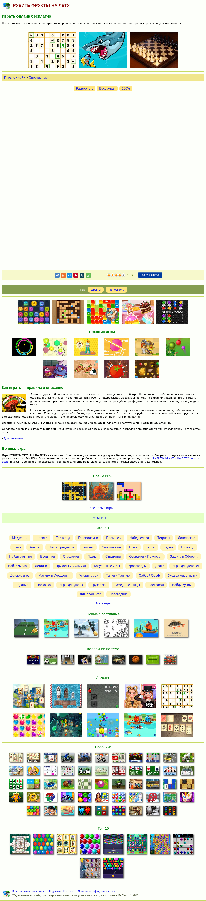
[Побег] (135, 812)
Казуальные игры (107, 566)
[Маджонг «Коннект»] (33, 759)
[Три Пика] (187, 772)
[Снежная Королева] (135, 798)
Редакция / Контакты (61, 891)
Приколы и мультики (71, 566)
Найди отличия (20, 556)
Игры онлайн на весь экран (28, 891)
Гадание (22, 585)
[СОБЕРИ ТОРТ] (56, 369)
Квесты (34, 547)
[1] (109, 275)
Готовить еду (88, 575)
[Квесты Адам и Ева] (33, 798)
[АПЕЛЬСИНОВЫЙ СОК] (87, 347)
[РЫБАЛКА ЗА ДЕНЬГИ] (146, 629)
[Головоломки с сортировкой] (169, 812)
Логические (186, 538)
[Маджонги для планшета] (50, 759)
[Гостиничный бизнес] (16, 772)
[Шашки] (187, 785)
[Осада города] (118, 785)
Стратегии (113, 556)
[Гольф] (101, 661)
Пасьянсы (113, 538)
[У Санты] (118, 798)
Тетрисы (163, 538)
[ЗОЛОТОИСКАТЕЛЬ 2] (148, 369)
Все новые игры (101, 508)
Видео (168, 547)
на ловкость (116, 289)
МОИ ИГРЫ (101, 518)
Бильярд (187, 547)
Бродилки (47, 556)
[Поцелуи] (50, 812)
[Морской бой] (67, 812)
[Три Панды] (84, 772)
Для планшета (13, 438)
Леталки (41, 566)
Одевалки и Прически (145, 556)
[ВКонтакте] (57, 276)
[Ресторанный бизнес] (33, 772)
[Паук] (118, 772)
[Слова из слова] (101, 812)
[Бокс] (84, 661)
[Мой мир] (69, 276)
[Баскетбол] (135, 661)
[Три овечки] (101, 772)
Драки (159, 566)
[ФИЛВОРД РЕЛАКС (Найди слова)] (74, 492)
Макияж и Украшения (54, 575)
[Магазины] (135, 785)
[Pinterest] (75, 276)
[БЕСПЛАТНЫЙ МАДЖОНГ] (20, 845)
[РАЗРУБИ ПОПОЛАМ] (87, 369)
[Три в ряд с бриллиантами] (118, 812)
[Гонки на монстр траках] (84, 759)
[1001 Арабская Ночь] (101, 798)
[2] (110, 275)
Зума (17, 547)
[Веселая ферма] (187, 759)
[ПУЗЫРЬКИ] (90, 845)
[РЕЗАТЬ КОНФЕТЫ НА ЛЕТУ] (118, 347)
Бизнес (88, 547)
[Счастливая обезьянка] (16, 798)
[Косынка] (135, 772)
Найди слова (139, 538)
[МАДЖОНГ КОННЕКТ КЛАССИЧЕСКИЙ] (67, 845)
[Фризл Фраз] (101, 785)
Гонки (133, 547)
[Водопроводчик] (152, 798)
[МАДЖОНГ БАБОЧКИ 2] (90, 869)
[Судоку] (50, 772)
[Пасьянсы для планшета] (16, 785)
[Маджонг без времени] (118, 759)
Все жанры (103, 603)
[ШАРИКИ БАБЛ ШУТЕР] (43, 845)
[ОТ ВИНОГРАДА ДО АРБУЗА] (179, 347)
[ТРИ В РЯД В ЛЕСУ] (137, 845)
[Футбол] (50, 661)
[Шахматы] (84, 785)
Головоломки (88, 538)
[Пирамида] (169, 772)
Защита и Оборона (184, 556)
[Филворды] (169, 798)
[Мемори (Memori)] (169, 785)
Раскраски (156, 585)
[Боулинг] (67, 661)
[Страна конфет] (84, 798)
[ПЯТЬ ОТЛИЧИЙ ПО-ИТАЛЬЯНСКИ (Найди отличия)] (101, 492)
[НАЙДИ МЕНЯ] (116, 629)
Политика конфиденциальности (97, 891)
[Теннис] (152, 661)
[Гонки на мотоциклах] (67, 759)
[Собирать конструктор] (67, 798)
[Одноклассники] (63, 276)
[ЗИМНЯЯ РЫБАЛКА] (86, 629)
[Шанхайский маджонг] (16, 759)
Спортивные (38, 77)
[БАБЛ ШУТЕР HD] (113, 845)
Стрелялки (71, 556)
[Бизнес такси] (152, 785)
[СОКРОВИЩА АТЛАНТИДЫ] (160, 845)
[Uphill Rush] (50, 785)
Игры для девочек (185, 566)
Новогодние (118, 594)
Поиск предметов (61, 547)
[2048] (33, 785)
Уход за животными (182, 575)
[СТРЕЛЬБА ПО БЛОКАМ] (56, 347)
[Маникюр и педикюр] (187, 798)
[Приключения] (152, 812)
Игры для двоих (71, 585)
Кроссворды (137, 566)
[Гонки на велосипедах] (101, 759)
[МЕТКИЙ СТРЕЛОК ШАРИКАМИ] (113, 869)
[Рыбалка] (118, 661)
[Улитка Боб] (67, 785)
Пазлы (92, 556)
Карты (150, 547)
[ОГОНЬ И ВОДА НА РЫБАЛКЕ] (56, 629)
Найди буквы (182, 585)
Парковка (44, 585)
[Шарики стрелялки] (135, 759)
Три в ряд (63, 538)
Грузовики (98, 585)
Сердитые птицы (127, 585)
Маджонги (19, 538)
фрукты (96, 289)
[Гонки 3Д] (169, 759)
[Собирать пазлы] (50, 798)
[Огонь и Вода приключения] (84, 812)
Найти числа (17, 566)
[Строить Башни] (169, 661)
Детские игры (20, 575)
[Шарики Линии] (152, 759)
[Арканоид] (33, 661)
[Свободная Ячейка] (152, 772)
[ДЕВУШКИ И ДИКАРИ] (148, 347)
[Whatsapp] (88, 276)
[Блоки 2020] (33, 812)
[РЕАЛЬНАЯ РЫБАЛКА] (176, 629)
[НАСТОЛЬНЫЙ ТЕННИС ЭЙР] (26, 629)
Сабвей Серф (149, 575)
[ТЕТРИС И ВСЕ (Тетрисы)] (129, 492)
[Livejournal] (82, 276)
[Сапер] (67, 772)
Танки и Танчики (118, 575)
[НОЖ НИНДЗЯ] (118, 369)
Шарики (41, 538)
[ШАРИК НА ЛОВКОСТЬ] (25, 347)
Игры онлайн (14, 77)
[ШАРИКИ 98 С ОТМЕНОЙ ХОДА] (183, 845)
